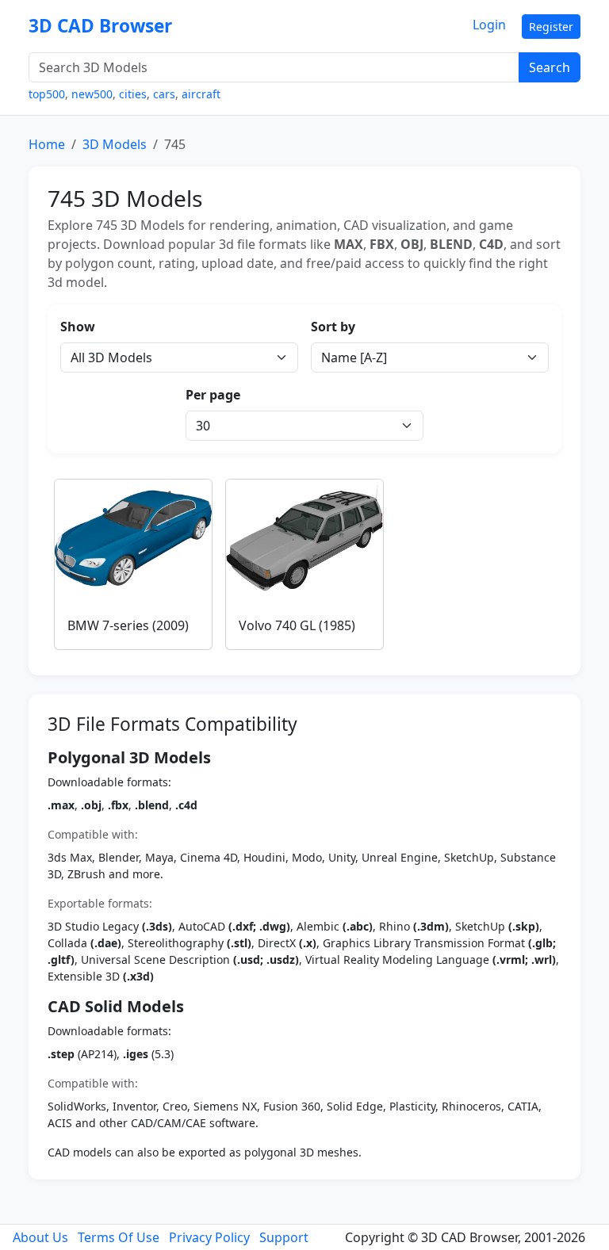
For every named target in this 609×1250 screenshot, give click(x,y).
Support (283, 1237)
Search (549, 67)
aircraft (201, 93)
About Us (40, 1237)
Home (47, 144)
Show (77, 326)
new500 (92, 93)
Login (489, 24)
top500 (47, 93)
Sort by (333, 326)
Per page (213, 394)
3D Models (114, 144)
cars (164, 93)
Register (551, 26)
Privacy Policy (209, 1237)
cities (133, 93)
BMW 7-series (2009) (128, 625)
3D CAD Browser (100, 25)
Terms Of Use (118, 1237)
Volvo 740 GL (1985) (297, 625)
